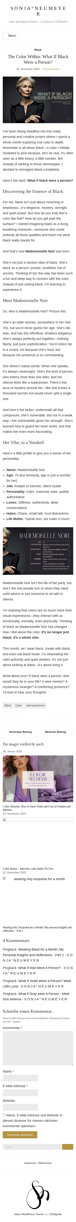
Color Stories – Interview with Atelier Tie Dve (28, 868)
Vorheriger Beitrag (20, 731)
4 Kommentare (51, 68)
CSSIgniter (55, 1214)
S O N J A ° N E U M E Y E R (38, 11)
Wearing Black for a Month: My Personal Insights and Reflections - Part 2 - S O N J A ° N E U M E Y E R (37, 955)
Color (18, 705)
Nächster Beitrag (55, 731)
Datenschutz (45, 1163)
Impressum (30, 1163)
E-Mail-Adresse (15, 1086)
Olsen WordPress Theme (29, 1214)
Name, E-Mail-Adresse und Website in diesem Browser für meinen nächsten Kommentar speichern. (32, 1120)
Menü (12, 35)
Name (8, 1071)
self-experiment (35, 705)
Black (38, 49)
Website (9, 1101)
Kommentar (12, 1028)
